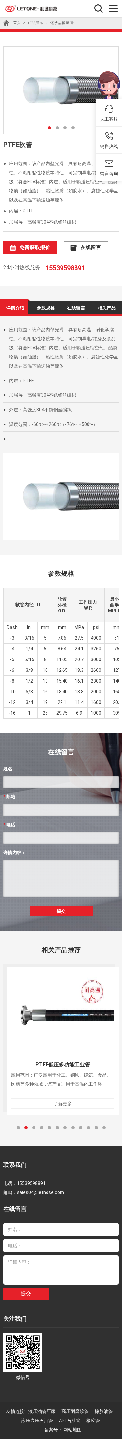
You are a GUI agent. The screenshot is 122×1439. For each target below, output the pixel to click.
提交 (61, 911)
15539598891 (65, 268)
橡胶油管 (104, 1411)
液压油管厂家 (42, 1411)
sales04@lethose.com (40, 1192)
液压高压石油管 (37, 1420)
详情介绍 (15, 307)
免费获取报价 (34, 247)
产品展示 (35, 22)
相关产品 (107, 307)
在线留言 (90, 247)
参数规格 (46, 307)
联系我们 (15, 1164)
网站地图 (72, 1429)
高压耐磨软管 (75, 1411)
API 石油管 (70, 1420)
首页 (17, 22)
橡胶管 (93, 1420)
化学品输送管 (62, 22)
